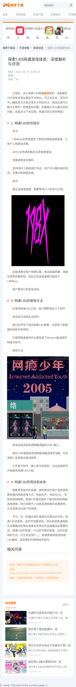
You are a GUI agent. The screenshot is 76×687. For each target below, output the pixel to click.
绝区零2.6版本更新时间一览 (44, 661)
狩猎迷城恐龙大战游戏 (11, 37)
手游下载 (38, 14)
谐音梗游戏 (50, 37)
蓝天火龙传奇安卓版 (40, 37)
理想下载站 (9, 47)
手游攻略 (20, 14)
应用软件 (56, 14)
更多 (65, 604)
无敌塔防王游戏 (69, 37)
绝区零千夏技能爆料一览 (42, 629)
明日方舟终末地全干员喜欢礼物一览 (49, 645)
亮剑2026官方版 (60, 37)
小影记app (21, 37)
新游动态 (38, 47)
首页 (5, 14)
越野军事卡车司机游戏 (30, 37)
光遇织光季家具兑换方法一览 (45, 612)
